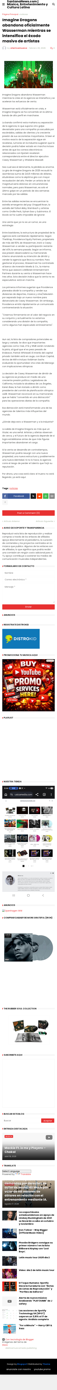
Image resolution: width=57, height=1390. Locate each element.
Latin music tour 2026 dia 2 (34, 1257)
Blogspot (22, 1364)
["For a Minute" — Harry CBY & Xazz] (9, 1329)
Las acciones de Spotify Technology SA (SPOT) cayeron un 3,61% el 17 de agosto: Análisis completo (34, 1315)
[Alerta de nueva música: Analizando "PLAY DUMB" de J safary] (9, 1301)
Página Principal (10, 14)
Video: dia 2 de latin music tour (36, 1270)
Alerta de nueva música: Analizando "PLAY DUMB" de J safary (35, 1301)
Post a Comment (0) (28, 513)
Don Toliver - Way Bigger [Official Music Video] (33, 1231)
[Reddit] (39, 496)
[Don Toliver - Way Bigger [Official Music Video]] (9, 1233)
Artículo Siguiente (44, 521)
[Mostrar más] (5, 502)
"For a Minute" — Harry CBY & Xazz (35, 1327)
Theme (46, 1364)
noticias (24, 14)
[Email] (52, 496)
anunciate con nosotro (18, 1369)
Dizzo (5, 1345)
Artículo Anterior (12, 521)
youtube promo (42, 1369)
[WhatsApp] (45, 496)
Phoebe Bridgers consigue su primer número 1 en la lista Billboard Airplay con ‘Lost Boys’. (36, 1247)
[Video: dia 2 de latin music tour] (9, 1274)
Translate (26, 1174)
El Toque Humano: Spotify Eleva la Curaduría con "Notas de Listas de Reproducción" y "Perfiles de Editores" (36, 1287)
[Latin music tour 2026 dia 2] (9, 1261)
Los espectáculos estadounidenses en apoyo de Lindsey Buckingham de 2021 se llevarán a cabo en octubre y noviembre (36, 1218)
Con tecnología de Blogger (19, 1339)
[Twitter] (33, 496)
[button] (3, 4)
